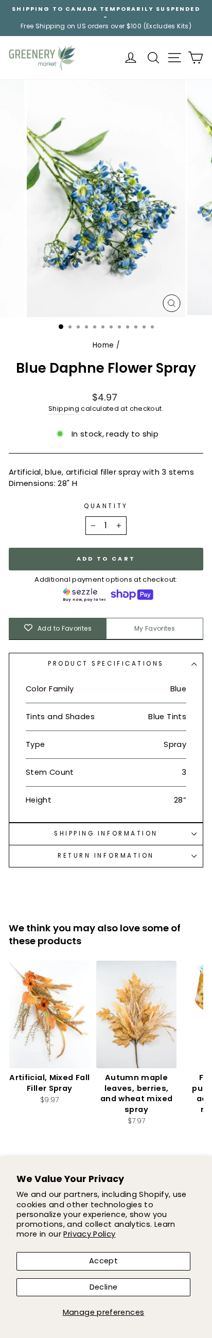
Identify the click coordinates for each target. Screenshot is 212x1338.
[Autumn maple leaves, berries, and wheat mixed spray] (136, 1014)
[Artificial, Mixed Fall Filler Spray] (49, 1014)
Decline (104, 1287)
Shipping (63, 408)
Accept (103, 1261)
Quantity (106, 506)
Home (103, 345)
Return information (106, 856)
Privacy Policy (89, 1234)
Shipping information (106, 833)
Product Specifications (106, 663)
